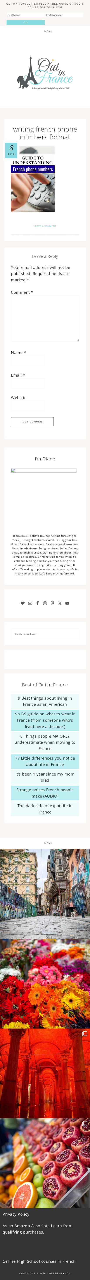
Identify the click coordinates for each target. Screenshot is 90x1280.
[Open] (45, 894)
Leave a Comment (45, 226)
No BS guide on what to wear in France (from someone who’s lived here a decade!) (45, 720)
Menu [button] (48, 31)
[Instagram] (85, 933)
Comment (22, 292)
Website (19, 397)
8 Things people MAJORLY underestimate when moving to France (45, 742)
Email (18, 375)
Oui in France (60, 1273)
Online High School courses (29, 1261)
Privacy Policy (16, 1214)
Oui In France (45, 72)
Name (18, 352)
